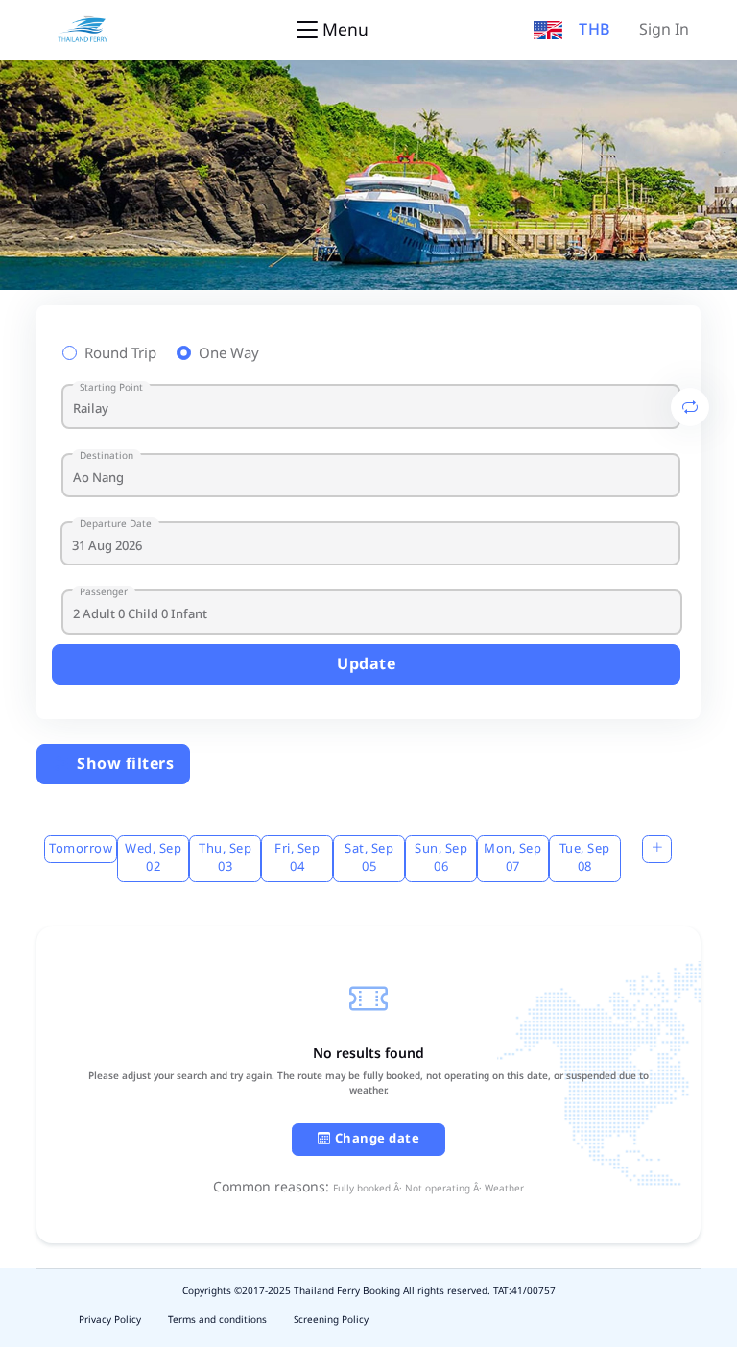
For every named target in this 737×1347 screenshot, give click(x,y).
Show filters (124, 764)
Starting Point (111, 388)
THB (595, 29)
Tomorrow (80, 848)
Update (366, 664)
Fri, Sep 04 (297, 858)
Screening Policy (331, 1320)
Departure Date (116, 524)
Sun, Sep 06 (441, 858)
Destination (106, 456)
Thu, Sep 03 (225, 858)
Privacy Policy (110, 1320)
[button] (548, 29)
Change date (377, 1138)
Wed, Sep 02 (153, 858)
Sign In (664, 29)
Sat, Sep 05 (369, 858)
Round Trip (120, 354)
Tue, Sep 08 (584, 858)
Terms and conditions (217, 1320)
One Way (229, 354)
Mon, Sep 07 (512, 858)
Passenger (104, 593)
